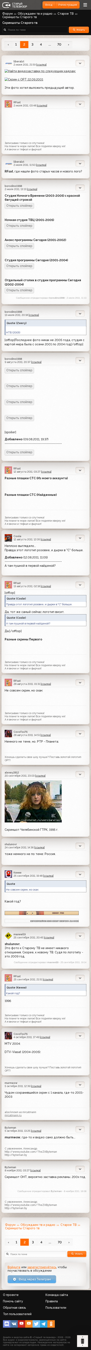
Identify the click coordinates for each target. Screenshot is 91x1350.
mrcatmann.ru (13, 1115)
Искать (81, 30)
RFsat (17, 102)
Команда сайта (57, 1295)
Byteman (10, 1127)
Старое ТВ (66, 13)
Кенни (17, 872)
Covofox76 (21, 731)
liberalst (19, 61)
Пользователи (56, 1307)
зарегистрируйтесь (41, 1267)
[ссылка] (41, 64)
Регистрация (67, 4)
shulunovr (11, 844)
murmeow (11, 1083)
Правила (52, 1301)
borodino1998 (13, 186)
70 (59, 44)
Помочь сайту (13, 1301)
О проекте (11, 1295)
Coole (17, 536)
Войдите (14, 1267)
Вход (48, 4)
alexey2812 (12, 772)
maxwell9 (20, 934)
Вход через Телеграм (34, 1279)
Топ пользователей (17, 1314)
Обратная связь (14, 1307)
